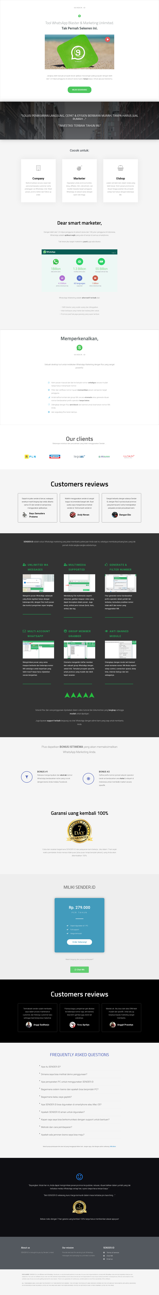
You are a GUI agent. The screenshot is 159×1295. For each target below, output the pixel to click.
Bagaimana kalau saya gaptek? (56, 1097)
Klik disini (113, 1146)
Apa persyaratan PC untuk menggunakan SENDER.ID (67, 1081)
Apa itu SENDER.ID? (51, 1066)
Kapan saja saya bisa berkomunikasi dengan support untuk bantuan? (75, 1119)
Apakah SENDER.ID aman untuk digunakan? (63, 1112)
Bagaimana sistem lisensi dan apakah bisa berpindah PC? (69, 1089)
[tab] (79, 1067)
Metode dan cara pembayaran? (56, 1127)
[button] (79, 51)
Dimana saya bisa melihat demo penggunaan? (64, 1074)
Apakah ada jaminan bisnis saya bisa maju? (62, 1134)
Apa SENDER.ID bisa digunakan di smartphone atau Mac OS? (71, 1104)
